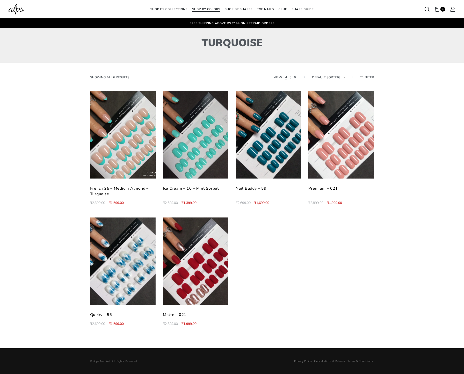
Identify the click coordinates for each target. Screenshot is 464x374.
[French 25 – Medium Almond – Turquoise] (123, 135)
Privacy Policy (303, 361)
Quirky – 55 (101, 314)
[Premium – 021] (341, 135)
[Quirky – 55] (123, 261)
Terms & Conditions (360, 361)
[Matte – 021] (195, 261)
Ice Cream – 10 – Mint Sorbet (191, 188)
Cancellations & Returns (329, 361)
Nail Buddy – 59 (251, 188)
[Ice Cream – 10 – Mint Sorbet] (195, 135)
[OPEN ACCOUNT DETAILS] (453, 9)
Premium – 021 (323, 188)
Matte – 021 (175, 314)
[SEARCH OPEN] (427, 9)
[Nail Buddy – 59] (268, 135)
